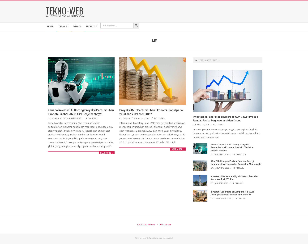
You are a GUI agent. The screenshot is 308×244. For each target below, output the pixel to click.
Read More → (106, 153)
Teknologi (93, 118)
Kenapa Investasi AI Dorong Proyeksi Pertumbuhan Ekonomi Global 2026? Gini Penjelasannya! (232, 147)
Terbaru (161, 118)
